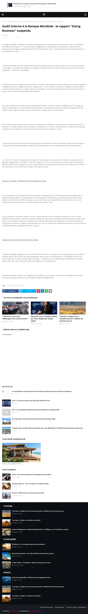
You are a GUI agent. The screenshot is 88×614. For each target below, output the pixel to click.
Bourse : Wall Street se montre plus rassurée (28, 493)
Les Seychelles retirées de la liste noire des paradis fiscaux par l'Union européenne (41, 391)
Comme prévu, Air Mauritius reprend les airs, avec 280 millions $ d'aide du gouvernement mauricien (47, 428)
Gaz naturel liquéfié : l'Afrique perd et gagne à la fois (31, 577)
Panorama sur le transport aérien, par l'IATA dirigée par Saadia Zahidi (34, 4)
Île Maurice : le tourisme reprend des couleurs (28, 544)
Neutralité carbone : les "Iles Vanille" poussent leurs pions (33, 553)
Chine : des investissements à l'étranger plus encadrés (31, 474)
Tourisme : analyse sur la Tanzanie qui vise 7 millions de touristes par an (71, 318)
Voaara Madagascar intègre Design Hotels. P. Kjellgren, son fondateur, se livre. (40, 529)
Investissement (12, 21)
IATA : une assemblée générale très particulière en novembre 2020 (35, 410)
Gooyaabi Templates (35, 611)
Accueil (4, 21)
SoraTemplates (13, 611)
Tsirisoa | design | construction (76, 607)
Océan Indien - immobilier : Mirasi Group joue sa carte (31, 563)
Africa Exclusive (59, 607)
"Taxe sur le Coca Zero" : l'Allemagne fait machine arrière (14, 317)
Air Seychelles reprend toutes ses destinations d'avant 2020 (33, 419)
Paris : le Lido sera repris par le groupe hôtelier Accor (31, 400)
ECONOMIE (10, 286)
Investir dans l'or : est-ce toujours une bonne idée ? (30, 484)
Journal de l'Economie (46, 607)
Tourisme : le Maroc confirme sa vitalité (26, 520)
